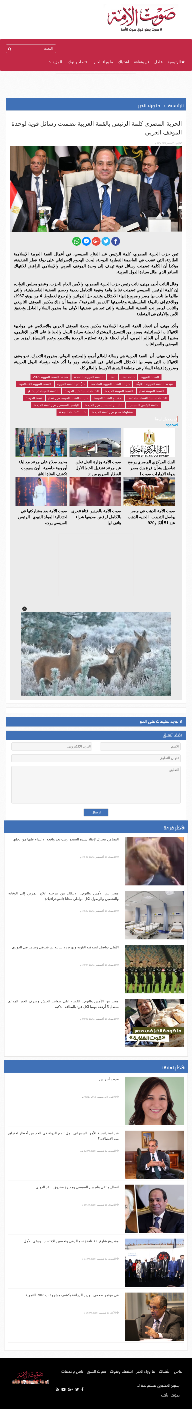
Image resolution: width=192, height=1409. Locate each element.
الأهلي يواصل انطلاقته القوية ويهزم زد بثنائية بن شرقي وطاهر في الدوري (65, 947)
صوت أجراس (109, 1079)
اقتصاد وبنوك (78, 62)
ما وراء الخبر (103, 62)
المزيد (57, 62)
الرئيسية (174, 62)
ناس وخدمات (72, 1371)
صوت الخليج (96, 1371)
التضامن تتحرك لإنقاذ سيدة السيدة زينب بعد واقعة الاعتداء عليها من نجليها (65, 839)
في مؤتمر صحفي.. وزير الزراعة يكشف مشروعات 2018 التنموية (72, 1295)
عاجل (158, 62)
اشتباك (123, 62)
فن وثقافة (141, 62)
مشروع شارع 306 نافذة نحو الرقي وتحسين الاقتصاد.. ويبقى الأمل (71, 1241)
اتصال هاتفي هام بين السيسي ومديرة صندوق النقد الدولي (77, 1187)
